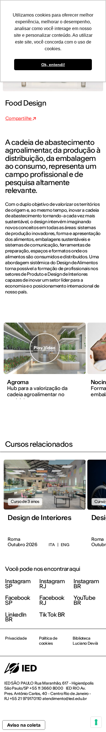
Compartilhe (18, 118)
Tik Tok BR (52, 614)
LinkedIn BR (16, 617)
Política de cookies (48, 641)
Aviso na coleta (23, 725)
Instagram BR (86, 584)
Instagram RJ (52, 584)
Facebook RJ (51, 600)
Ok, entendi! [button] (53, 64)
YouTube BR (84, 600)
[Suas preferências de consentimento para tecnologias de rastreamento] (96, 722)
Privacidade (16, 638)
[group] (44, 364)
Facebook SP (17, 600)
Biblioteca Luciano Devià (85, 641)
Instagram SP (18, 584)
